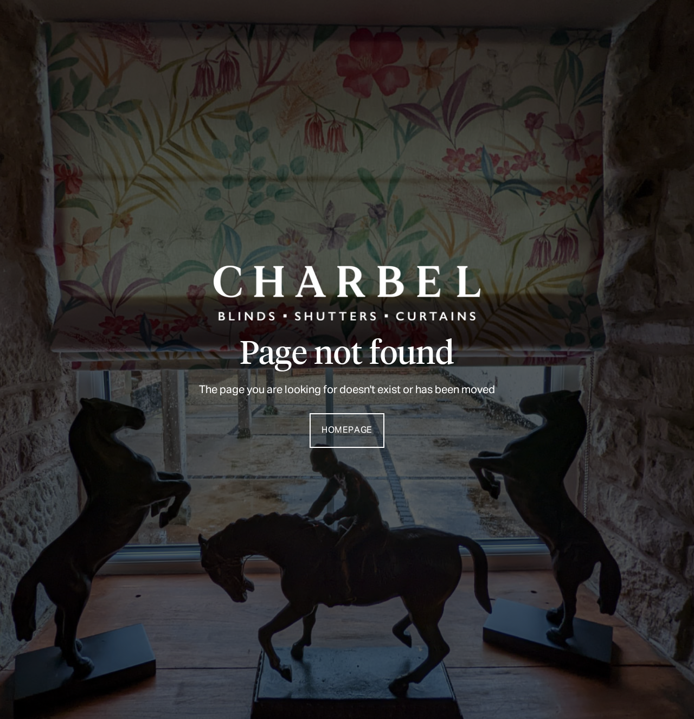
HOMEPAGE (347, 430)
